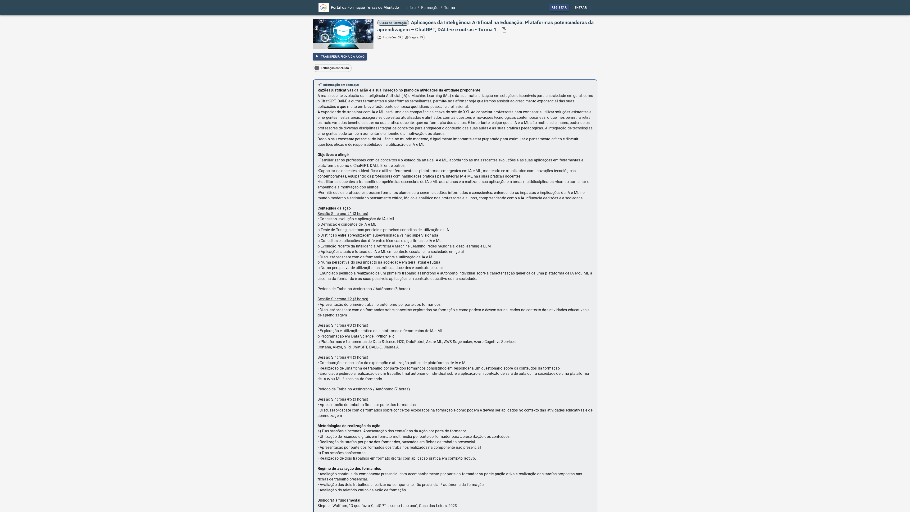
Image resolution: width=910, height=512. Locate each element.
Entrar (581, 7)
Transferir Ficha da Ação (342, 56)
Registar (559, 7)
